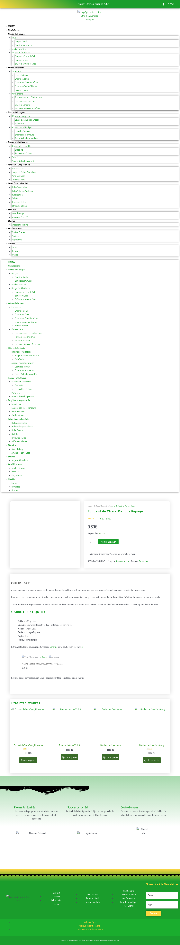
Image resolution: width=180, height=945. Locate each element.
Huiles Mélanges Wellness (22, 190)
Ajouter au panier (108, 541)
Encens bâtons (21, 75)
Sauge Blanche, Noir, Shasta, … (28, 119)
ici (82, 646)
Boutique (97, 506)
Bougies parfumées (23, 45)
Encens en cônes (22, 78)
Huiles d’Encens (21, 89)
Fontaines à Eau (18, 168)
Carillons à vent (18, 179)
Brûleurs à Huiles (19, 202)
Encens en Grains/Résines (26, 86)
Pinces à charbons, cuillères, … (27, 138)
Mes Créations (14, 30)
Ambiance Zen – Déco (21, 217)
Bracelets (19, 149)
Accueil (90, 506)
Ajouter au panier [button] (28, 760)
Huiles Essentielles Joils (18, 183)
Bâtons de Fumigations (21, 116)
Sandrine (53, 646)
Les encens (16, 71)
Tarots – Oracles (18, 232)
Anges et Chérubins (20, 224)
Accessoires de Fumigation (23, 127)
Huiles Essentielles (19, 187)
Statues (11, 220)
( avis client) (105, 518)
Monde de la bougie (16, 34)
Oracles (15, 254)
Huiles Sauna (17, 194)
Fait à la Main (143, 561)
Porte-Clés (16, 157)
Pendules (15, 236)
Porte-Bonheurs (18, 175)
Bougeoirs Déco (21, 60)
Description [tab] (16, 582)
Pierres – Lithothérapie (18, 142)
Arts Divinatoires (15, 228)
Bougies (15, 37)
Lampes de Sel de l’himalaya (24, 172)
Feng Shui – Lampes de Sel (19, 164)
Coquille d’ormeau (23, 131)
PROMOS (11, 26)
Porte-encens (17, 93)
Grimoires (16, 251)
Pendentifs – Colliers (23, 153)
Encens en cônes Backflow (26, 82)
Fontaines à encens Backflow (27, 108)
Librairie (11, 243)
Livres (14, 247)
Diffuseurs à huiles (19, 205)
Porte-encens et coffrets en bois (28, 97)
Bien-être (12, 209)
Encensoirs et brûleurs (24, 134)
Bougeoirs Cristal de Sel (25, 56)
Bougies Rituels (21, 41)
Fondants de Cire (19, 48)
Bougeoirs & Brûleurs (21, 52)
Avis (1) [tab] (27, 582)
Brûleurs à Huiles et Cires (25, 63)
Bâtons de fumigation (17, 112)
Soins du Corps (18, 213)
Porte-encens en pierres (25, 101)
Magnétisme (17, 239)
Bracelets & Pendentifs (21, 146)
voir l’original (44, 657)
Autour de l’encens (16, 67)
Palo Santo (19, 123)
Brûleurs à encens (22, 104)
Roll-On (15, 198)
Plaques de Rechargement (23, 160)
